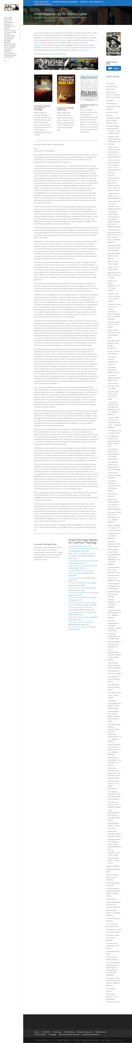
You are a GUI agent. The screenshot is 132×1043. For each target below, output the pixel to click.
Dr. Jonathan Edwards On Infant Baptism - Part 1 (114, 378)
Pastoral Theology (9, 35)
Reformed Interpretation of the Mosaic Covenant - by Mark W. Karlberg (114, 626)
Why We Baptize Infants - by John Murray (113, 860)
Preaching (57, 1032)
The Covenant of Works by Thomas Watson (114, 687)
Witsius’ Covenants (85, 1032)
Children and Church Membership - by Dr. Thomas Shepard (114, 286)
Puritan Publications (41, 2)
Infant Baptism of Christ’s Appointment (82, 561)
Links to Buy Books (9, 54)
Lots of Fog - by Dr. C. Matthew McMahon (114, 535)
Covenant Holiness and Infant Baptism (81, 566)
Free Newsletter (9, 57)
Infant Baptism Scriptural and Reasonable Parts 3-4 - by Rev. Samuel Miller (114, 454)
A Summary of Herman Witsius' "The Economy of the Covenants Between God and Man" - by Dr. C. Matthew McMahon (114, 219)
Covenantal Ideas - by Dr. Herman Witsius (114, 324)
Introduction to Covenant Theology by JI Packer (114, 475)
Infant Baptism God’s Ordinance (79, 622)
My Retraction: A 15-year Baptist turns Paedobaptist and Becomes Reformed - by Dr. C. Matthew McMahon (114, 557)
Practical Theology (9, 47)
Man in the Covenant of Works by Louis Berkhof (114, 544)
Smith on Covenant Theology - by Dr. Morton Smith (114, 644)
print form (62, 48)
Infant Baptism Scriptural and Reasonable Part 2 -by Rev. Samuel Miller (114, 441)
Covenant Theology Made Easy (65, 109)
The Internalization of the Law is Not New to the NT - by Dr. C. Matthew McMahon (114, 749)
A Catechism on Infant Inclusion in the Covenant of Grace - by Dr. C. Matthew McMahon (114, 152)
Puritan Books (40, 1034)
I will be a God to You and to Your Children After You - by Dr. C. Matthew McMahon (114, 422)
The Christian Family (10, 32)
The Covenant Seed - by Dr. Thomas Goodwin (114, 695)
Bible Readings (111, 104)
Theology (6, 34)
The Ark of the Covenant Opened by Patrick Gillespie (114, 665)
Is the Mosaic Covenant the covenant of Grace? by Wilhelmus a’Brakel (114, 486)
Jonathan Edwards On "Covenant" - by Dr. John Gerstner (114, 527)
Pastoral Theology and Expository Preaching (112, 877)
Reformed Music (9, 22)
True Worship (8, 39)
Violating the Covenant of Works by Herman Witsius (114, 833)
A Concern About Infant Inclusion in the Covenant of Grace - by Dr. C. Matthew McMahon (114, 165)
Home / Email (8, 19)
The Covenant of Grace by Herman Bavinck (114, 679)
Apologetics (7, 42)
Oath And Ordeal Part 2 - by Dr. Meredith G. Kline (114, 577)
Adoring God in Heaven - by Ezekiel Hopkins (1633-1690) (113, 94)
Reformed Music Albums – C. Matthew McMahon (79, 1034)
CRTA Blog (83, 2)
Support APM (8, 18)
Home (36, 1032)
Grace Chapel (105, 1040)
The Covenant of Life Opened (78, 588)
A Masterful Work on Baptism (89, 106)
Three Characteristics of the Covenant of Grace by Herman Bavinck (114, 815)
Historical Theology (9, 44)
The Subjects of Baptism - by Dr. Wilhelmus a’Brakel (114, 804)
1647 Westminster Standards (9, 26)
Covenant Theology (10, 31)
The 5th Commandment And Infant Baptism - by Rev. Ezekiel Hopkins (114, 655)
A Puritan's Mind (40, 1040)
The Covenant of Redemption (78, 598)
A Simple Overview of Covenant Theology (42, 108)
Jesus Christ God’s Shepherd (78, 627)
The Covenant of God (75, 578)
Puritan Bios (7, 24)
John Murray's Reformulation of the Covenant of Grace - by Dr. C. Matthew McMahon (114, 504)
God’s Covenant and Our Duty (78, 612)
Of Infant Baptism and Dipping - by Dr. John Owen (114, 586)
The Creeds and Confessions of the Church (112, 945)
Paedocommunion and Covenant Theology (114, 594)
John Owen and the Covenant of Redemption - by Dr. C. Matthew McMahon (114, 517)
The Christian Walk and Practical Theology (112, 937)
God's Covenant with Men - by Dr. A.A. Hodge (114, 386)
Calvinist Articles (112, 112)
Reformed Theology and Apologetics (65, 2)
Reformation (100, 1032)
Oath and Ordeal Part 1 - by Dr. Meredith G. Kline (114, 569)
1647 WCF (46, 1032)
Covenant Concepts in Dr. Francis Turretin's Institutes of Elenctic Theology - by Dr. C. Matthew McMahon (114, 311)
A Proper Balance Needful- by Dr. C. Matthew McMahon (114, 195)
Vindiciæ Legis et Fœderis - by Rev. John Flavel (114, 825)
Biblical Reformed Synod (42, 4)
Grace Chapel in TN (96, 2)
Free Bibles (7, 40)
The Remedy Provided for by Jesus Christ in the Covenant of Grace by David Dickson (114, 773)
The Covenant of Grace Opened (79, 593)
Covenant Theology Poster (45, 544)
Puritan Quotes (8, 49)
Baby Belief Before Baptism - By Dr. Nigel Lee (114, 255)
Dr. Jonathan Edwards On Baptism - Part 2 (113, 369)
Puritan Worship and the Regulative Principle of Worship (113, 904)
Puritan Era (7, 21)
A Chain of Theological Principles (79, 583)
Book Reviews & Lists (10, 55)
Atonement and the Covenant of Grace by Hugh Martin (114, 247)
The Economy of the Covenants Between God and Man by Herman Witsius (114, 716)
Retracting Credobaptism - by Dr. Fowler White (114, 636)
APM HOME (110, 83)
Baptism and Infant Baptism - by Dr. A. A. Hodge (114, 275)
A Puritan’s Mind (83, 50)
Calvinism (7, 29)
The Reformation (9, 37)
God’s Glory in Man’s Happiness (79, 617)
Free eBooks (7, 50)
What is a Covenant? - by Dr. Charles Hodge (114, 852)
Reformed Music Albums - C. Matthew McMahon (113, 912)
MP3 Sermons (8, 52)
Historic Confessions (10, 45)
